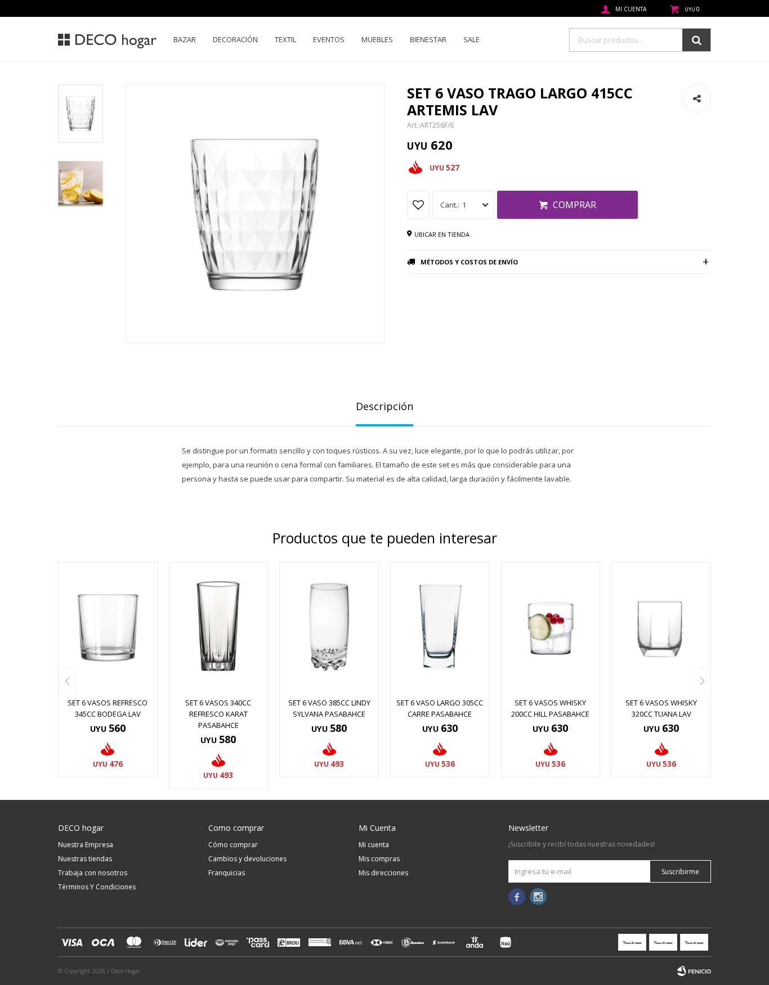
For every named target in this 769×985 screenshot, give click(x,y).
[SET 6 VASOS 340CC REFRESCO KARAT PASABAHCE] (219, 626)
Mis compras (379, 858)
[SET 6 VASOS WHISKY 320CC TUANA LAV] (661, 626)
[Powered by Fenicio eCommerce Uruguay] (694, 970)
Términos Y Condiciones (97, 887)
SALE (471, 39)
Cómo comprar (233, 844)
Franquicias (226, 873)
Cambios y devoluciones (247, 858)
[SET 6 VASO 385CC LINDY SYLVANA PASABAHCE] (329, 626)
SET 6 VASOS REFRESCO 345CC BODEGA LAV (107, 708)
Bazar (184, 39)
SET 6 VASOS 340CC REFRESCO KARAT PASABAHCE (218, 714)
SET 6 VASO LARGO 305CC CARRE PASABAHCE (439, 708)
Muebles (377, 39)
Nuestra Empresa (85, 844)
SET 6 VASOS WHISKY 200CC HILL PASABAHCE (550, 708)
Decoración (235, 39)
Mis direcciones (383, 873)
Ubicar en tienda (442, 234)
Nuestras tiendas (85, 858)
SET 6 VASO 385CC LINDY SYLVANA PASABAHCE (329, 708)
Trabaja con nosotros (92, 873)
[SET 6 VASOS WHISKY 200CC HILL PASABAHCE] (551, 626)
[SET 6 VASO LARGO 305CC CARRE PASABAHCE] (440, 626)
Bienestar (428, 39)
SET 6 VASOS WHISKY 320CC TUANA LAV (661, 708)
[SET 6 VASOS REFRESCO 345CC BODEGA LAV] (108, 626)
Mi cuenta (374, 844)
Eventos (329, 39)
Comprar (574, 205)
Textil (285, 39)
